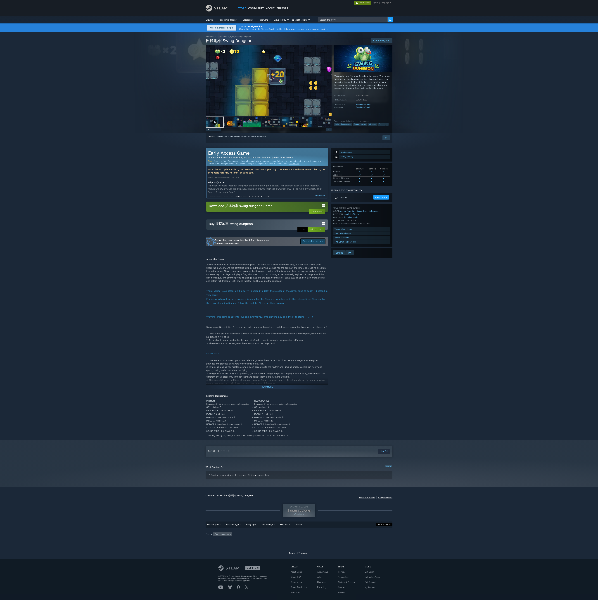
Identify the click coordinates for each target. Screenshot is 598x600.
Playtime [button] (284, 524)
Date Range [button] (267, 524)
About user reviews (367, 497)
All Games (210, 36)
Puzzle (381, 124)
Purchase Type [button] (232, 524)
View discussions (342, 237)
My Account (370, 587)
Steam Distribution (299, 587)
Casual (356, 124)
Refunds (342, 592)
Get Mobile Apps (372, 577)
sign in (375, 3)
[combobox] (353, 19)
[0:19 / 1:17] (269, 80)
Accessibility (344, 577)
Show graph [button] (382, 524)
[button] (210, 19)
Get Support (370, 582)
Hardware (321, 582)
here (255, 475)
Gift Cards (295, 592)
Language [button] (251, 524)
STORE (242, 8)
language (385, 3)
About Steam (296, 572)
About (270, 8)
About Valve (322, 572)
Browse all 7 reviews (298, 553)
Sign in (211, 136)
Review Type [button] (213, 524)
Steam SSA (296, 577)
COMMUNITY (256, 8)
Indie (337, 124)
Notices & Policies (346, 582)
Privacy (341, 572)
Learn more (294, 163)
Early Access (346, 124)
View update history (343, 229)
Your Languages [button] (222, 534)
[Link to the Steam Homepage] (217, 10)
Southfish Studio (363, 104)
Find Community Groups (345, 242)
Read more (320, 195)
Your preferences (385, 497)
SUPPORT (282, 8)
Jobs (319, 577)
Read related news (343, 233)
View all (388, 466)
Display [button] (298, 524)
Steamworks (296, 582)
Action (363, 124)
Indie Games (221, 36)
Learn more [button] (381, 197)
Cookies (341, 587)
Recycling (321, 587)
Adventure (372, 124)
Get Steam (370, 572)
